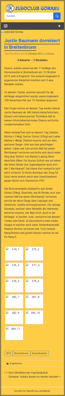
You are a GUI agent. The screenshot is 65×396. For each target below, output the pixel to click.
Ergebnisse (16, 363)
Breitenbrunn (21, 353)
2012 (8, 353)
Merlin (47, 391)
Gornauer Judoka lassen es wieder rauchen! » (34, 376)
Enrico (51, 53)
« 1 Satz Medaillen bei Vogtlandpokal (26, 372)
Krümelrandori (39, 353)
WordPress (33, 391)
